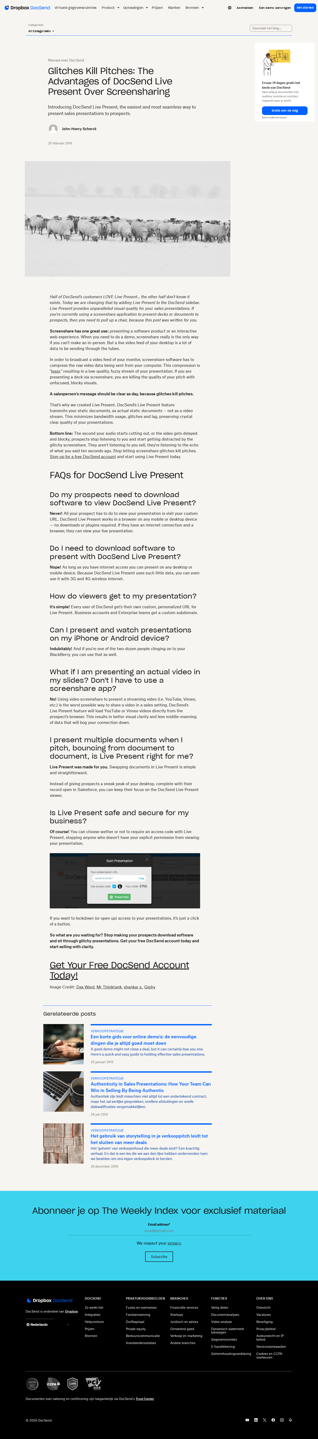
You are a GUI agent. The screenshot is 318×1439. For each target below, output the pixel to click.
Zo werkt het (94, 1307)
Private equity (136, 1329)
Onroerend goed (182, 1329)
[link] (245, 7)
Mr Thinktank (109, 987)
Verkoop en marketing (186, 1336)
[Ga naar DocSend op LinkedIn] (256, 1421)
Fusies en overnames (141, 1307)
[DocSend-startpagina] (49, 1301)
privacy (174, 1243)
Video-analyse (221, 1322)
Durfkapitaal (135, 1322)
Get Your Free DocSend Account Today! (119, 970)
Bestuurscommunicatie (143, 1336)
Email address (159, 1224)
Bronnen (91, 1336)
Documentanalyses (225, 1314)
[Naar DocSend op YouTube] (247, 1421)
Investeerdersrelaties (141, 1343)
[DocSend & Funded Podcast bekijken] (290, 1421)
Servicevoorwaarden (271, 1346)
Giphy (149, 987)
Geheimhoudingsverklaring (231, 1353)
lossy (55, 371)
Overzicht (263, 1307)
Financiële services (184, 1307)
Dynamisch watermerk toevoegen (227, 1330)
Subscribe (159, 1257)
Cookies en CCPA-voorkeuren (269, 1355)
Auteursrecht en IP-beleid (270, 1337)
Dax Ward (85, 987)
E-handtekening (223, 1346)
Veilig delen (219, 1307)
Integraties (92, 1314)
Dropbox (71, 1311)
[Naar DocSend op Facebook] (273, 1421)
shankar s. (133, 987)
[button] (285, 110)
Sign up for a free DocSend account (83, 456)
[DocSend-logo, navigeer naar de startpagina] (27, 7)
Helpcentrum (94, 1322)
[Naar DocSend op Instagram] (282, 1421)
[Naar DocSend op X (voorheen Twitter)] (264, 1421)
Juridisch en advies (184, 1322)
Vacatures (263, 1314)
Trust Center (145, 1399)
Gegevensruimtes (224, 1339)
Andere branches (182, 1343)
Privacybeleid (266, 1329)
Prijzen (90, 1329)
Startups (176, 1314)
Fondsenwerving (138, 1314)
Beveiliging (264, 1322)
